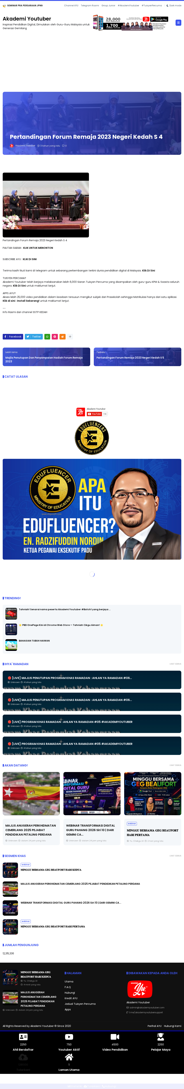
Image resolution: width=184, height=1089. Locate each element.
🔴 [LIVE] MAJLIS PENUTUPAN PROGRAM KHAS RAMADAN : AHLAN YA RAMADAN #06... (70, 682)
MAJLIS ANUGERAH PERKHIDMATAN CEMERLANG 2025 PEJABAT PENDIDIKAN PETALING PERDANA (80, 888)
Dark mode (175, 10)
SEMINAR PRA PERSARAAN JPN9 (149, 829)
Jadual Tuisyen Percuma (80, 1008)
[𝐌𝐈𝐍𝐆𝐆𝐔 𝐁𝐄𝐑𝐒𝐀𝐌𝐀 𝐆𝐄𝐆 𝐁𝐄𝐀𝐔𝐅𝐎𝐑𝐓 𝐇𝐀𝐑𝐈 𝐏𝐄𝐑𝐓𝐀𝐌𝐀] (92, 797)
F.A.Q (68, 991)
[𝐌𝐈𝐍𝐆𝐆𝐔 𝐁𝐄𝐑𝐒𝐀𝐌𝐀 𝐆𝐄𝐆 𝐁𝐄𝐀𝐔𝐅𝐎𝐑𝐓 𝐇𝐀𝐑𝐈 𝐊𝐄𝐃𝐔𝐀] (17, 6)
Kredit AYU (71, 1002)
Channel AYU (71, 10)
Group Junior (108, 10)
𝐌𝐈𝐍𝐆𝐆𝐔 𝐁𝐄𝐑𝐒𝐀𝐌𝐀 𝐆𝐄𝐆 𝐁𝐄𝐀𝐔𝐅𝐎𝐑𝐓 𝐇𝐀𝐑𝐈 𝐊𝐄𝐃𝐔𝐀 (46, 5)
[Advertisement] (92, 63)
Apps (68, 1013)
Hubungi (70, 996)
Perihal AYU (155, 1030)
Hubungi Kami (172, 1030)
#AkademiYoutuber (128, 10)
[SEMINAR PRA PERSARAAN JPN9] (152, 797)
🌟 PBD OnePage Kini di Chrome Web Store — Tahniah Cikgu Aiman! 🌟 (61, 628)
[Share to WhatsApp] (47, 340)
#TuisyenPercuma (152, 10)
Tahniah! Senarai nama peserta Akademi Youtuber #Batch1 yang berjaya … (65, 613)
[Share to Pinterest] (55, 340)
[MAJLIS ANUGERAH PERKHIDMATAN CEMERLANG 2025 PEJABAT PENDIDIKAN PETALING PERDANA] (10, 900)
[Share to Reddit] (62, 340)
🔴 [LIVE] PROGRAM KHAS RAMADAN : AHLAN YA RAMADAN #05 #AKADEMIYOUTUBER (70, 726)
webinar (8, 5)
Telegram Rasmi (90, 10)
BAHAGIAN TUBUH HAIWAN (34, 644)
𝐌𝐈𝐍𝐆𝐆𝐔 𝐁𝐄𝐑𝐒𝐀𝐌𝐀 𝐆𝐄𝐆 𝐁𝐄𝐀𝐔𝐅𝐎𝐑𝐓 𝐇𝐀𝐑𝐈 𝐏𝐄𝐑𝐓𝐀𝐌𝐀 (53, 930)
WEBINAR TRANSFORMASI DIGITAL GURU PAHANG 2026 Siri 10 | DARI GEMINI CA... (29, 834)
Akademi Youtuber (27, 22)
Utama (69, 985)
